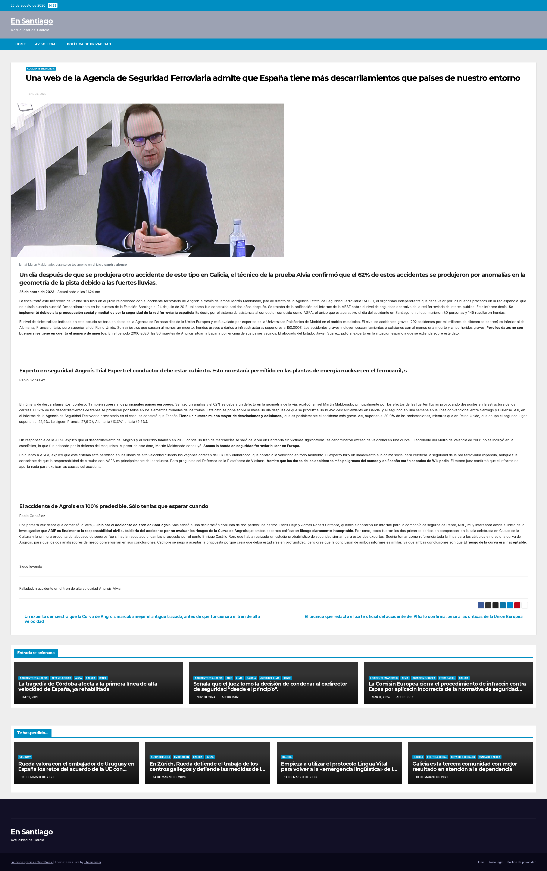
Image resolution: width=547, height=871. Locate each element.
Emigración (181, 757)
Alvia (78, 678)
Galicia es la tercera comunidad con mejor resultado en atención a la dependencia (464, 766)
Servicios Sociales (463, 757)
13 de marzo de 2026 (432, 777)
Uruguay (25, 757)
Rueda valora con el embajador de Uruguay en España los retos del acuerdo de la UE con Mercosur (76, 769)
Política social (437, 757)
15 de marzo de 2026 (38, 777)
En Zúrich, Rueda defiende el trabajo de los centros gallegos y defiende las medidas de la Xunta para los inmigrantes (207, 769)
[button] (533, 44)
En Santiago (32, 20)
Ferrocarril (447, 678)
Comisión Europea (423, 678)
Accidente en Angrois (41, 68)
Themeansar (92, 862)
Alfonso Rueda (160, 757)
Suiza (210, 757)
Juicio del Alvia (269, 678)
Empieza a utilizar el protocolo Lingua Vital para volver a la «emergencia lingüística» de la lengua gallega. (338, 769)
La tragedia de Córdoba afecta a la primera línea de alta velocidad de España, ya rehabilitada (87, 686)
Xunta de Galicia (489, 757)
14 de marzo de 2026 (169, 777)
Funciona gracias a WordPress (32, 862)
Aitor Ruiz (230, 697)
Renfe (102, 678)
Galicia (90, 678)
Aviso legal (46, 44)
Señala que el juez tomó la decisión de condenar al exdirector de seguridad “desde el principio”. (270, 686)
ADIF (229, 678)
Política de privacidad (89, 44)
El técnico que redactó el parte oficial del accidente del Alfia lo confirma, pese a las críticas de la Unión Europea (413, 616)
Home (20, 44)
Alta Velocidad (61, 678)
